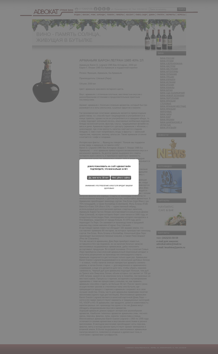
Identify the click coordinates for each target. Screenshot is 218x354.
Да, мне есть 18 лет (99, 177)
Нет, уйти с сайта (121, 177)
